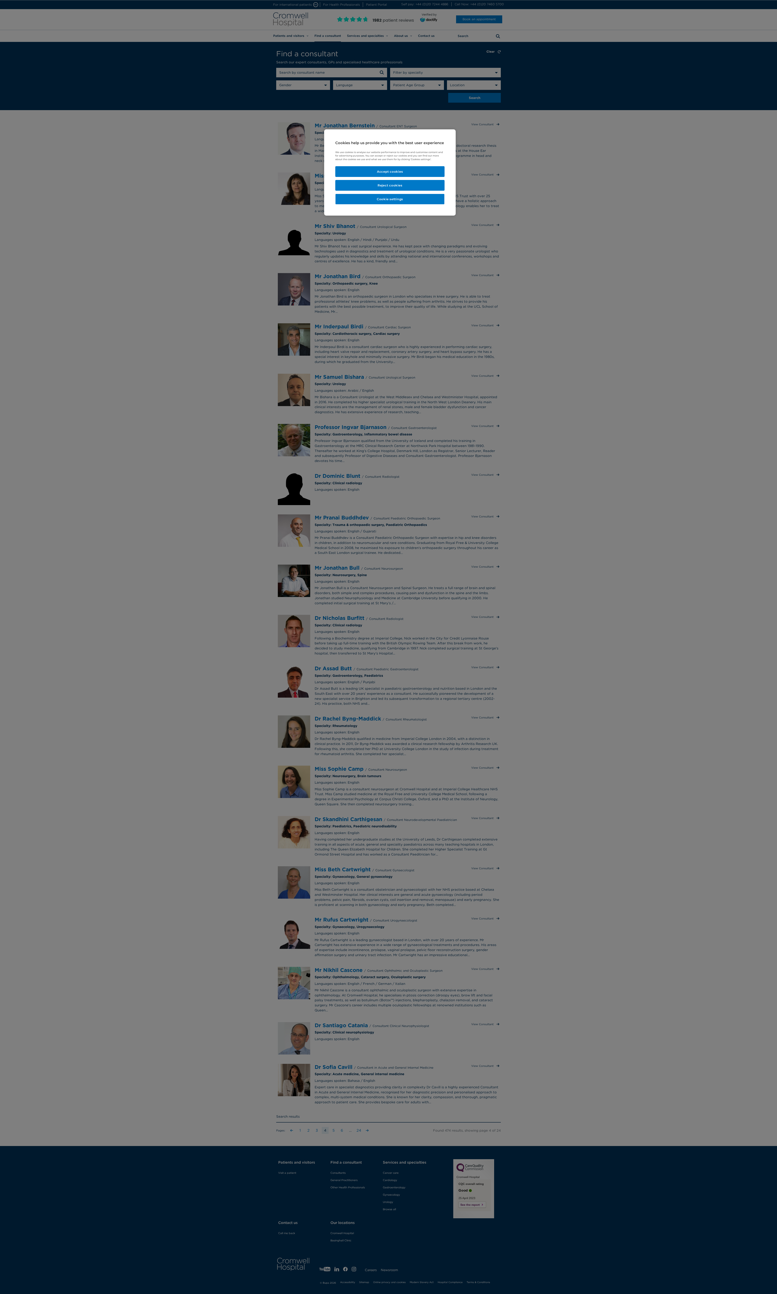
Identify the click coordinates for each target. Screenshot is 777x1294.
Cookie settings (390, 199)
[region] (390, 172)
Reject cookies (390, 185)
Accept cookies (390, 171)
